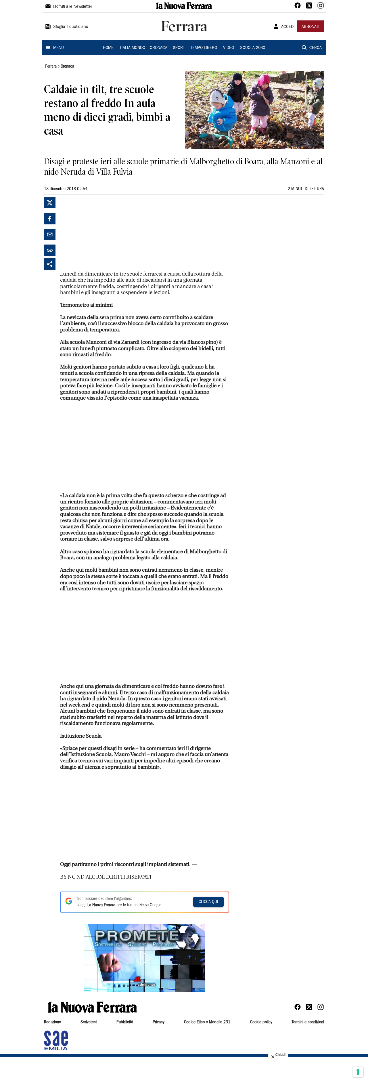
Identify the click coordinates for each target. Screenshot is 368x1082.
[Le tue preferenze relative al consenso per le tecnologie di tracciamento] (357, 1071)
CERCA (315, 48)
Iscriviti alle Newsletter (72, 7)
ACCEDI (288, 27)
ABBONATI (310, 27)
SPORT (179, 48)
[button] (145, 958)
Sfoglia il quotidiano (70, 27)
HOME (108, 48)
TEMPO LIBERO (203, 48)
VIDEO (228, 48)
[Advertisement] (103, 233)
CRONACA (158, 48)
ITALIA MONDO (132, 48)
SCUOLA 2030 (252, 48)
